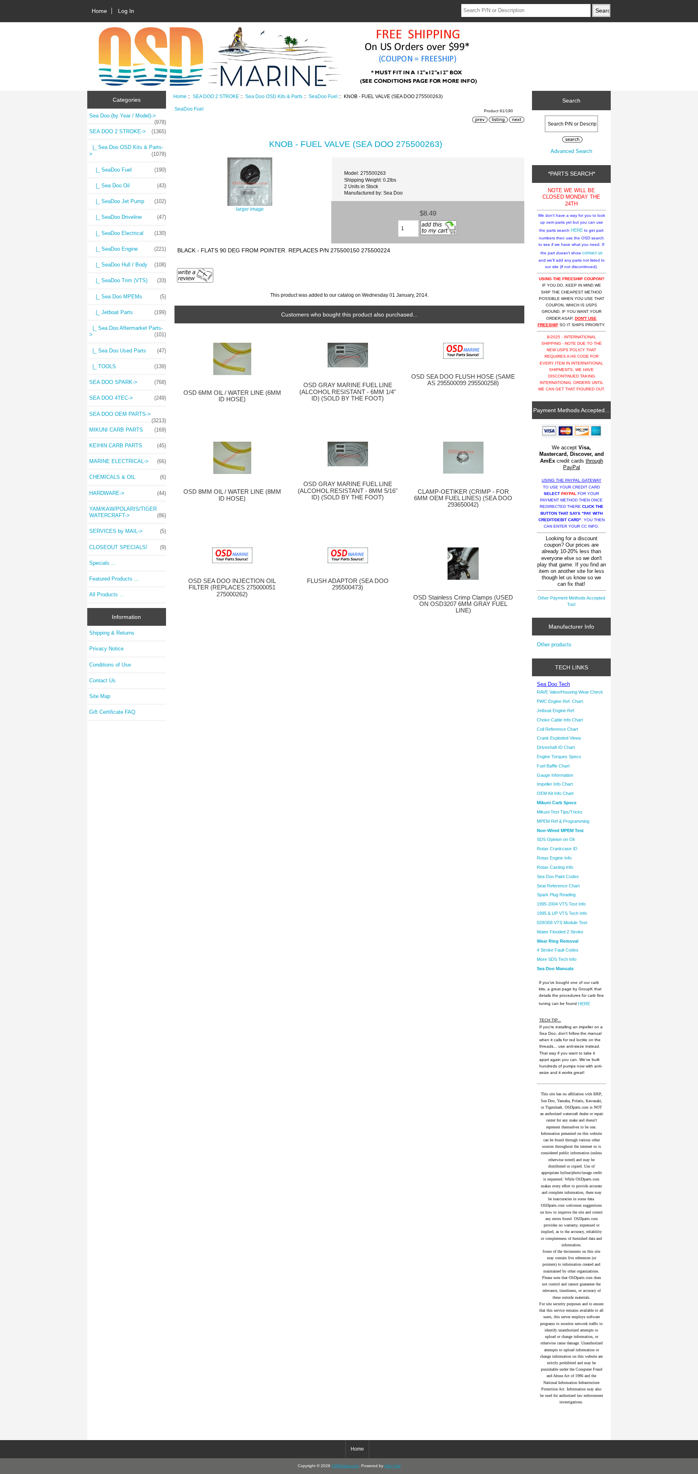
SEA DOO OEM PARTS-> (127, 416)
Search (571, 100)
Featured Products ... (114, 579)
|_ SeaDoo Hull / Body (127, 265)
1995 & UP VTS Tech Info (562, 913)
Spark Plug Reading (556, 894)
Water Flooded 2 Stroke (560, 931)
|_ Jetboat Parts (127, 312)
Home (99, 11)
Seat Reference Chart (558, 885)
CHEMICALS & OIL (127, 477)
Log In (126, 11)
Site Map (99, 696)
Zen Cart (393, 1466)
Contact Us (102, 680)
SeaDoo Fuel (323, 96)
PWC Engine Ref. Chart (560, 701)
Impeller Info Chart (555, 784)
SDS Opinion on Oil (555, 839)
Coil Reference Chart (557, 729)
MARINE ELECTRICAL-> (127, 461)
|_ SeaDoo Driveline (127, 217)
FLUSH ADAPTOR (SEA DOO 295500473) (348, 584)
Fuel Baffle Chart (553, 765)
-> (127, 131)
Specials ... (102, 563)
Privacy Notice (106, 649)
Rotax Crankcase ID (557, 848)
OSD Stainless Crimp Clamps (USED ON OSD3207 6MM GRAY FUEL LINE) (463, 604)
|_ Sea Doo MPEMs (127, 297)
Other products (554, 645)
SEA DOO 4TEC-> (127, 398)
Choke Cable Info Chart (560, 719)
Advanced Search (571, 151)
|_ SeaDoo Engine (127, 249)
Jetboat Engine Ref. (556, 710)
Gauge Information (555, 775)
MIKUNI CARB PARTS (127, 430)
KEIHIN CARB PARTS (127, 445)
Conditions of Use (110, 665)
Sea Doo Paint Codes (558, 876)
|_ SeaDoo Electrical (127, 233)
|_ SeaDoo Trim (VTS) (127, 280)
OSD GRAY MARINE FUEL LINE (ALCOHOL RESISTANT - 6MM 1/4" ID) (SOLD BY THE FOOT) (347, 391)
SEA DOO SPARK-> (127, 382)
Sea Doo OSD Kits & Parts (274, 96)
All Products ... (106, 594)
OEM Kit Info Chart (555, 793)
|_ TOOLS (127, 366)
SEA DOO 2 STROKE (216, 96)
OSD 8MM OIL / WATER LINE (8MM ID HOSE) (232, 495)
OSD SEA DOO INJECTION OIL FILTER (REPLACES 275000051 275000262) (232, 587)
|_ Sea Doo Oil (127, 185)
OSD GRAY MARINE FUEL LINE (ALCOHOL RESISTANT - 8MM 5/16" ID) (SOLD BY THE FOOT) (347, 490)
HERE (577, 230)
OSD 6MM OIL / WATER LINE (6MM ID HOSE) (232, 396)
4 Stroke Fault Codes (557, 950)
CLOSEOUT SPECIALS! (127, 547)
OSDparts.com (345, 1466)
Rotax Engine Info (554, 857)
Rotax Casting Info (555, 867)
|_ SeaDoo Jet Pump (127, 201)
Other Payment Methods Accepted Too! (571, 601)
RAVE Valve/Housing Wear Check (570, 692)
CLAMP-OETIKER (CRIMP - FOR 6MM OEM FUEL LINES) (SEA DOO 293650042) (463, 498)
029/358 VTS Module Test (562, 922)
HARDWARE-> (127, 493)
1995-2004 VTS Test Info (561, 904)
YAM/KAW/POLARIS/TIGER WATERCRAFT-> (127, 512)
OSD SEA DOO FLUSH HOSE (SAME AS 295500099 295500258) (463, 379)
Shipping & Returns (112, 633)
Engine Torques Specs (559, 756)
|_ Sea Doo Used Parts (127, 351)
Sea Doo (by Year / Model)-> (127, 118)
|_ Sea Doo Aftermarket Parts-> (127, 331)
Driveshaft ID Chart (556, 747)
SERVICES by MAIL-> (127, 531)
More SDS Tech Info (556, 959)
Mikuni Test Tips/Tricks (559, 811)
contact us (592, 252)
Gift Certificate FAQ (112, 712)
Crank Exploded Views (559, 738)
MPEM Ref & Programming (563, 821)
